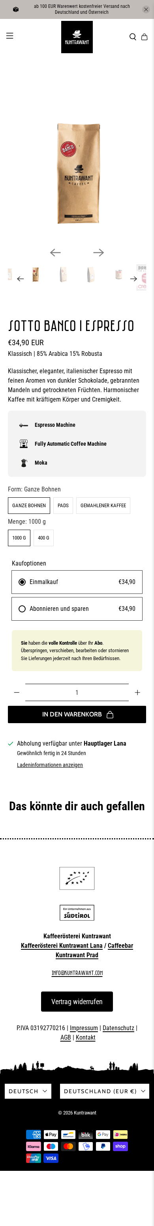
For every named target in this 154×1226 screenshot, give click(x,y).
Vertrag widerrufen (77, 1001)
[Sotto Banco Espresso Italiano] (77, 171)
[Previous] (55, 253)
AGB (65, 1037)
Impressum (84, 1028)
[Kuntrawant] (77, 37)
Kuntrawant (85, 1113)
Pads (63, 505)
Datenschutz (118, 1028)
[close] (146, 9)
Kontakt (86, 1037)
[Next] (99, 253)
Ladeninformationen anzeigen (50, 765)
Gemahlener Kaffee (103, 505)
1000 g (19, 538)
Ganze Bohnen (29, 505)
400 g (43, 538)
